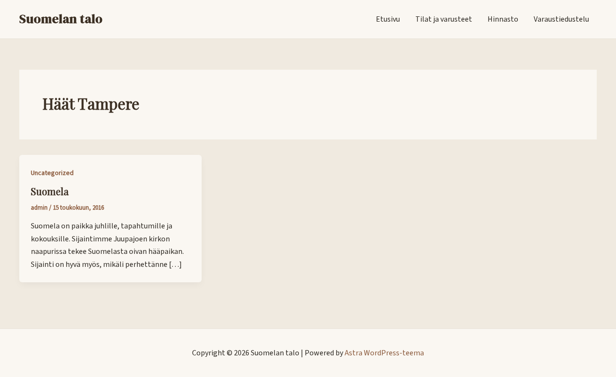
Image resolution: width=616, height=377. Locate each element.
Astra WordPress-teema (384, 353)
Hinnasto (503, 19)
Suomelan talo (61, 18)
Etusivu (388, 19)
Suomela (50, 191)
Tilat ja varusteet (443, 19)
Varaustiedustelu (561, 19)
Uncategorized (52, 173)
